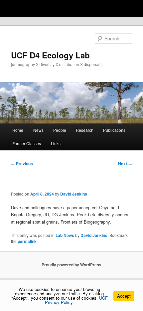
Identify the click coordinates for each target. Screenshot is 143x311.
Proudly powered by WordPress (71, 265)
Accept (124, 296)
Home (17, 130)
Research (84, 130)
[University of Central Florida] (50, 8)
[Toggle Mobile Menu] (136, 7)
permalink (27, 241)
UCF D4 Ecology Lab (50, 55)
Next (125, 164)
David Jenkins (73, 194)
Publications (114, 130)
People (59, 130)
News (38, 130)
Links (56, 143)
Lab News (65, 235)
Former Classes (26, 143)
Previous (22, 164)
